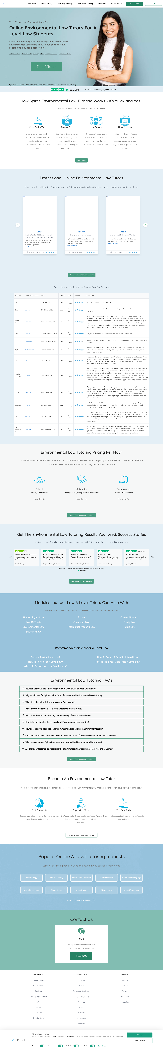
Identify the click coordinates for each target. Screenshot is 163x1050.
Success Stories (51, 54)
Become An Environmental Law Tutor (81, 835)
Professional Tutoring (85, 4)
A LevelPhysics (106, 890)
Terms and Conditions (81, 991)
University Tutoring (65, 4)
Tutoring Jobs (38, 1018)
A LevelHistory (56, 890)
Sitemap (81, 1023)
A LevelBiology (31, 878)
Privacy (81, 986)
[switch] (60, 1045)
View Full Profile (30, 247)
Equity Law (130, 622)
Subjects (38, 1013)
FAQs (42, 54)
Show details (102, 1046)
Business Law (33, 631)
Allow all (139, 1035)
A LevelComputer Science (81, 878)
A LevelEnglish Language (131, 878)
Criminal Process (130, 617)
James (39, 231)
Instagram (125, 996)
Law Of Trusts (33, 622)
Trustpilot (125, 1002)
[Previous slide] (18, 225)
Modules (81, 1002)
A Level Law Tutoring (45, 85)
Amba (27, 375)
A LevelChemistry (56, 878)
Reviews (38, 991)
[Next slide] (145, 225)
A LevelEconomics (106, 878)
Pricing (36, 54)
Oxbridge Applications (38, 996)
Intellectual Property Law (81, 626)
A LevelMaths (81, 890)
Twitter (125, 991)
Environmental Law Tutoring (65, 85)
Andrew (81, 231)
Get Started (81, 160)
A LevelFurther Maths (31, 890)
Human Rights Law (33, 617)
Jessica (123, 231)
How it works (38, 986)
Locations (81, 1007)
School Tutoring (46, 4)
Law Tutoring (31, 85)
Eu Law (81, 617)
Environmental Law (33, 626)
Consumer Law (81, 622)
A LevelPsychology (131, 890)
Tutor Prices (102, 4)
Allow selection (140, 1040)
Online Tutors (38, 980)
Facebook (124, 986)
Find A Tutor (134, 4)
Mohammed (29, 341)
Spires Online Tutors (17, 85)
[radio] (76, 302)
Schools (81, 1013)
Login (154, 4)
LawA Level (78, 602)
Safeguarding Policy (81, 996)
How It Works (27, 54)
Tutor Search (31, 4)
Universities (81, 1018)
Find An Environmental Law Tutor (81, 515)
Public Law (129, 626)
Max (26, 360)
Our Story (81, 980)
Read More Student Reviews (81, 581)
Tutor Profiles (14, 54)
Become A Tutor (116, 4)
